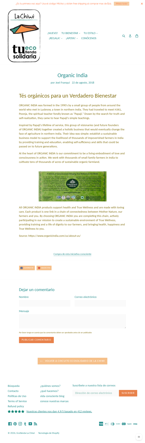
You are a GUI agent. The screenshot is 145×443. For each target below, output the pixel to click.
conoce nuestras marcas (54, 401)
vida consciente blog (52, 396)
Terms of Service (17, 401)
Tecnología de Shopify (48, 433)
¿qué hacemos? (49, 391)
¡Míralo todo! (121, 4)
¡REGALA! (56, 38)
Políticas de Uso (17, 396)
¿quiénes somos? (50, 386)
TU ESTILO (91, 33)
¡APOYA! (72, 38)
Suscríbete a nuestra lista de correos (93, 385)
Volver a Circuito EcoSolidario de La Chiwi (74, 361)
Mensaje (24, 311)
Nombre (24, 297)
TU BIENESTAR (71, 33)
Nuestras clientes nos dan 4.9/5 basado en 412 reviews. (59, 411)
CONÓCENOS (88, 38)
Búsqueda (14, 386)
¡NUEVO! (52, 33)
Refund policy (16, 406)
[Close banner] (142, 3)
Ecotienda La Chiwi (26, 433)
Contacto (13, 391)
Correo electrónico (86, 297)
